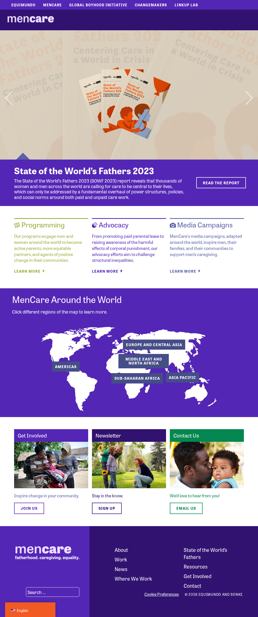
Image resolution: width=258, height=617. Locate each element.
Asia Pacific (182, 377)
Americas (66, 366)
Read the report (221, 182)
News (121, 569)
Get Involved (197, 576)
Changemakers (151, 4)
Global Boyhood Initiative (98, 4)
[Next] (248, 95)
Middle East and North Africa (143, 361)
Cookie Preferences (161, 594)
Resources (196, 566)
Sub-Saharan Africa (137, 378)
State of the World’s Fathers (205, 553)
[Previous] (9, 95)
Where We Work (133, 578)
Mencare (52, 4)
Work (121, 559)
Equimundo (23, 4)
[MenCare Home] (31, 20)
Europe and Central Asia (154, 344)
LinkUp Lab (186, 4)
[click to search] (20, 592)
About (121, 549)
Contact (192, 585)
